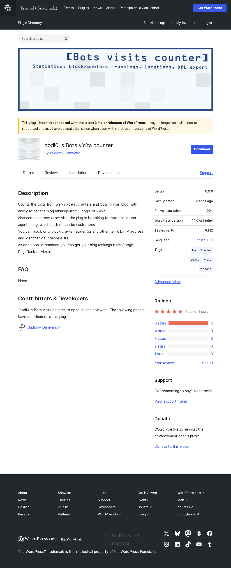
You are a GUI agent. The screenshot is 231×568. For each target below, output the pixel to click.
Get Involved (147, 493)
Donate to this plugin (172, 446)
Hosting (24, 507)
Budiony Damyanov (66, 153)
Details (28, 172)
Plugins (63, 507)
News (22, 500)
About (22, 493)
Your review (164, 363)
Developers (107, 507)
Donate (145, 507)
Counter (205, 250)
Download (202, 149)
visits (207, 259)
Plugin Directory (30, 23)
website (205, 269)
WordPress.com (191, 493)
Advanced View (168, 281)
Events (143, 500)
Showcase (66, 493)
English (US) (204, 240)
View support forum (171, 401)
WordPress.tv (110, 514)
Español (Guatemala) (75, 539)
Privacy (23, 514)
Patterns (64, 514)
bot (194, 250)
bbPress (186, 507)
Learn (102, 493)
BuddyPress (188, 514)
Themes (64, 500)
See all (207, 363)
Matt (183, 500)
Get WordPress (209, 8)
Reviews (52, 172)
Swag (144, 514)
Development (109, 172)
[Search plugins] (65, 38)
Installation (78, 172)
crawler (195, 259)
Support (206, 172)
